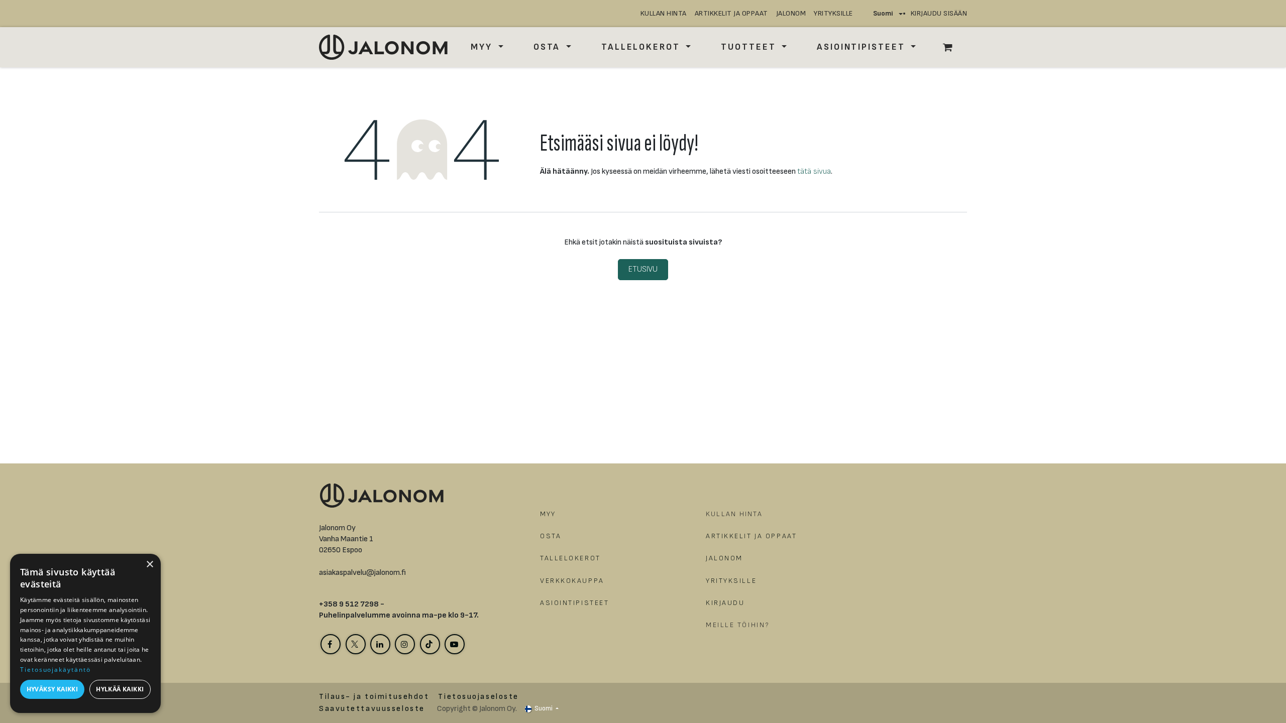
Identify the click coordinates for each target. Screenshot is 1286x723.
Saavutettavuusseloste (372, 708)
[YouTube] (455, 644)
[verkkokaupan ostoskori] (953, 47)
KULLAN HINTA (663, 13)
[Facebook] (330, 644)
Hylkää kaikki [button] (120, 689)
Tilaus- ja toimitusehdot (374, 696)
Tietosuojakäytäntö (55, 669)
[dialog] (85, 633)
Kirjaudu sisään (939, 13)
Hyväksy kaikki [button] (52, 689)
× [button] (149, 564)
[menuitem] (487, 47)
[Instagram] (405, 644)
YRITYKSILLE (833, 13)
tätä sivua (814, 171)
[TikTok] (430, 644)
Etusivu (643, 269)
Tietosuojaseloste (478, 696)
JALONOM (791, 13)
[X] (356, 644)
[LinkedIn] (380, 644)
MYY (548, 514)
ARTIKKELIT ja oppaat (731, 13)
